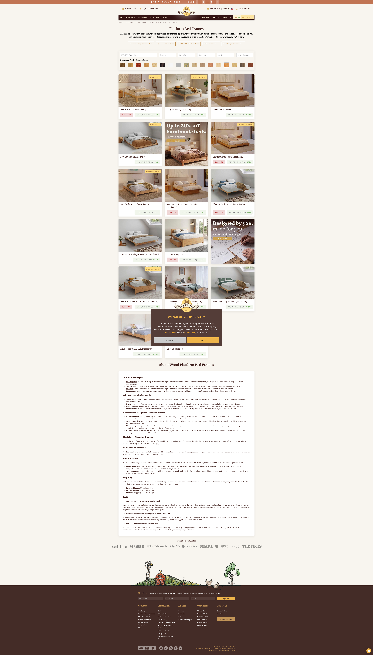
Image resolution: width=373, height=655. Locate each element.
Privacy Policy (170, 332)
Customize (170, 340)
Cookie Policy (190, 332)
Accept (203, 340)
